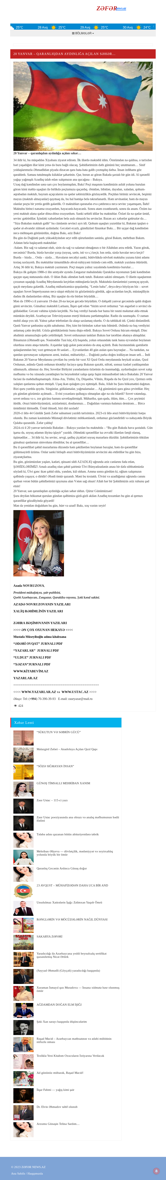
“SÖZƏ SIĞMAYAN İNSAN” (55, 766)
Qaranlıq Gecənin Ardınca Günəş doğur (62, 868)
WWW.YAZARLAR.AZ (38, 692)
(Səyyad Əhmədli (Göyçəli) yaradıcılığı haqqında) (68, 970)
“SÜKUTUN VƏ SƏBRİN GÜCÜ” (59, 732)
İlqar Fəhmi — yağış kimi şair (55, 1089)
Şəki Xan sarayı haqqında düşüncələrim (62, 1021)
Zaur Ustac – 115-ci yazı (52, 800)
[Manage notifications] (156, 1171)
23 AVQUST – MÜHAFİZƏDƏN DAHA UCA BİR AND (72, 885)
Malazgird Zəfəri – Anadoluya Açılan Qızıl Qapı (67, 749)
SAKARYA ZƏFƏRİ (49, 936)
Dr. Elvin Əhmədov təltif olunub (57, 1106)
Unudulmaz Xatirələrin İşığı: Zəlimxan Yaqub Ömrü (69, 902)
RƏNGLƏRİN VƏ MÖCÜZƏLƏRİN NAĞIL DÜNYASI (72, 919)
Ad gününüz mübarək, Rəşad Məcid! (60, 1072)
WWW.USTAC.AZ (75, 692)
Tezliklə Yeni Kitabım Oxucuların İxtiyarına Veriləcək (70, 1055)
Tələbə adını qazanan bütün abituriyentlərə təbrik (68, 834)
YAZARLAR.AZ (25, 678)
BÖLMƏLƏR (83, 33)
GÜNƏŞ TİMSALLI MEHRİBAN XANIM (63, 783)
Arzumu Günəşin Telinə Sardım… (58, 1123)
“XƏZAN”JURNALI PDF (32, 664)
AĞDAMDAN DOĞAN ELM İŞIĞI (59, 1004)
